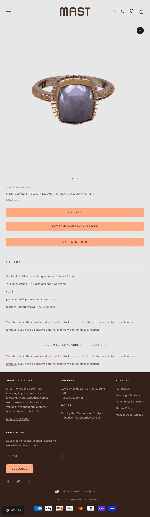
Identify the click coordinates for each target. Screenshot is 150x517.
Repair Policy (124, 408)
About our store (19, 380)
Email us (11, 363)
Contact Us (123, 388)
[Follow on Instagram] (28, 481)
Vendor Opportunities (129, 414)
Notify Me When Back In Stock (75, 226)
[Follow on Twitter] (18, 481)
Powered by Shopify (85, 499)
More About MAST (17, 419)
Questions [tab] (98, 344)
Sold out (75, 212)
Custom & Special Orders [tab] (63, 344)
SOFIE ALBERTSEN (18, 187)
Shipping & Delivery (128, 395)
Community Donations (130, 401)
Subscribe (19, 468)
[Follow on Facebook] (8, 481)
